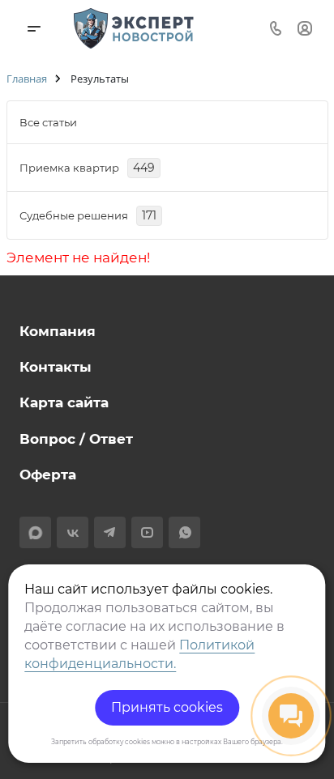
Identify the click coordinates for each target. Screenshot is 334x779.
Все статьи (48, 122)
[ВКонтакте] (72, 532)
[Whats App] (184, 532)
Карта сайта (64, 402)
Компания (57, 331)
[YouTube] (147, 532)
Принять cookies (167, 707)
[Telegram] (110, 532)
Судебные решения (87, 215)
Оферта (47, 474)
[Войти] (305, 28)
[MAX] (35, 532)
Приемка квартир (87, 167)
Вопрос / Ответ (76, 439)
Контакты (55, 367)
